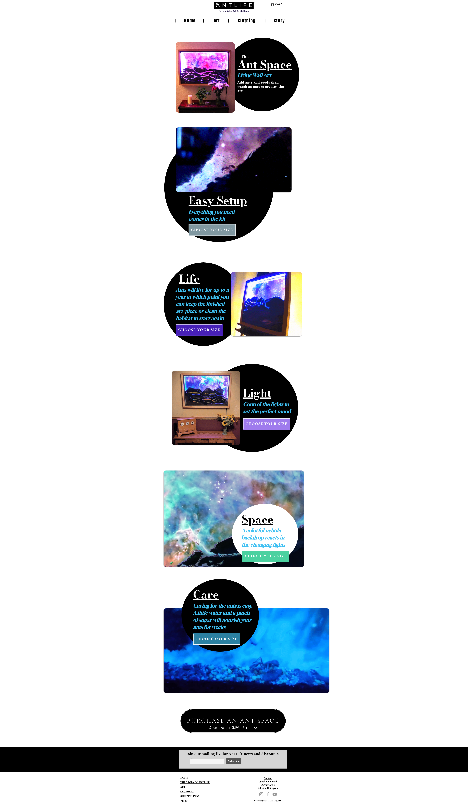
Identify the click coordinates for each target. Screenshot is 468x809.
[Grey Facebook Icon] (268, 794)
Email (191, 758)
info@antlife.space (268, 788)
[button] (277, 4)
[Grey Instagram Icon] (261, 794)
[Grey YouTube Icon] (274, 794)
